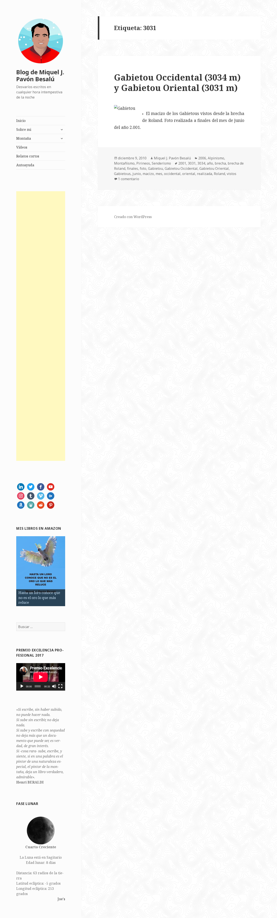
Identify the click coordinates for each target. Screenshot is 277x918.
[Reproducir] (22, 686)
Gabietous (122, 173)
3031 (192, 163)
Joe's (61, 899)
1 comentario (128, 178)
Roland (219, 173)
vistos (231, 173)
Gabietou (155, 168)
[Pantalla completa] (60, 686)
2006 (202, 158)
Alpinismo (216, 158)
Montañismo (124, 163)
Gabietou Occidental (181, 168)
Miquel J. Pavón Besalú (172, 158)
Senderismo (161, 163)
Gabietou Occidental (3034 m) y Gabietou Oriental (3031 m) (177, 82)
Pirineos (143, 163)
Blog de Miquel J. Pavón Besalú (40, 75)
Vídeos (21, 147)
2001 (182, 163)
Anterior (8, 570)
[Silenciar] (54, 686)
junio (136, 173)
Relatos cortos (27, 156)
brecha (220, 163)
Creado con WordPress (133, 216)
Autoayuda (25, 165)
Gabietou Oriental (214, 168)
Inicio (21, 120)
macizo (148, 173)
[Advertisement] (40, 326)
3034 (201, 163)
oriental (188, 173)
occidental (172, 173)
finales (132, 168)
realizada (204, 173)
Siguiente (72, 570)
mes (159, 173)
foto (143, 168)
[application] (40, 677)
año (210, 163)
